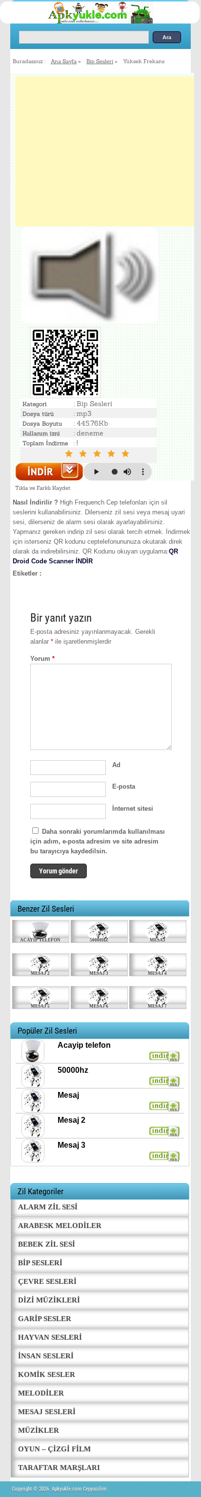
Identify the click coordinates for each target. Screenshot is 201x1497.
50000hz (99, 940)
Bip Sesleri (99, 61)
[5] (127, 454)
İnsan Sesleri (46, 1356)
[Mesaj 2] (40, 962)
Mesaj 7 (157, 1006)
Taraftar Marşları (59, 1468)
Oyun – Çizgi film (54, 1449)
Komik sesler (46, 1374)
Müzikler (38, 1430)
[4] (113, 454)
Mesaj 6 (98, 1006)
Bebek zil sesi (46, 1244)
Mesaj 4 (157, 973)
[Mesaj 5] (40, 995)
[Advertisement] (104, 151)
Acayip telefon (40, 940)
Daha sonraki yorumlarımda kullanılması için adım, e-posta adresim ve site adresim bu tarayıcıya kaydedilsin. (97, 841)
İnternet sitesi (132, 808)
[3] (98, 454)
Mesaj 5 (40, 1006)
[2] (84, 454)
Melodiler (41, 1393)
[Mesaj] (157, 929)
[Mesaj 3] (99, 962)
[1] (70, 454)
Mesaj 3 (98, 973)
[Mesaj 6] (99, 995)
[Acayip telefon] (40, 929)
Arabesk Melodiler (59, 1226)
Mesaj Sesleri (47, 1412)
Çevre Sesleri (47, 1281)
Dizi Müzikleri (49, 1300)
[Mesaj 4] (157, 962)
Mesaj (157, 940)
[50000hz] (99, 929)
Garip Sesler (44, 1319)
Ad (116, 765)
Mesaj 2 (40, 973)
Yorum (42, 658)
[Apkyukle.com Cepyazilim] (109, 21)
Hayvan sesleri (50, 1337)
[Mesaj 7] (157, 995)
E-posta (123, 786)
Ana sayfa (64, 61)
